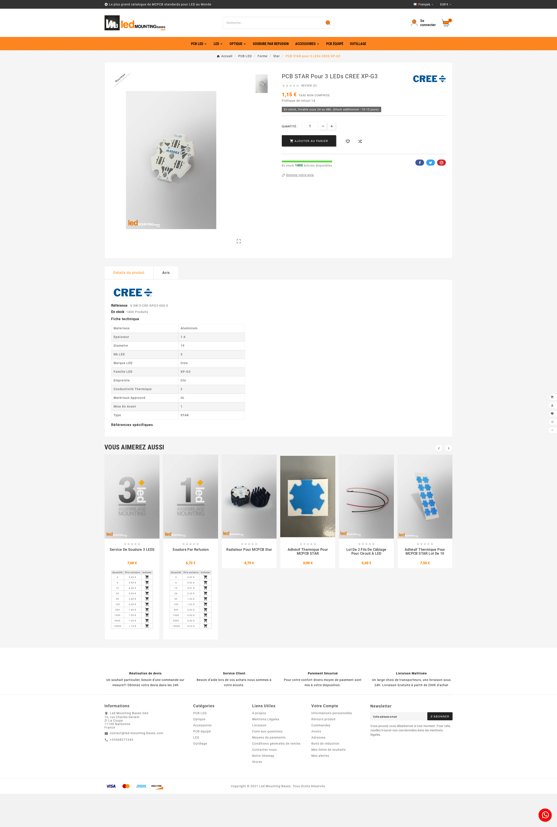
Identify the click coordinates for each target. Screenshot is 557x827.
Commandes (321, 725)
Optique (199, 719)
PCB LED (200, 713)
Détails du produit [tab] (128, 273)
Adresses (318, 737)
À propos (259, 713)
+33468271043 (121, 739)
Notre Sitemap (263, 755)
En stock (117, 312)
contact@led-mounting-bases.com (136, 733)
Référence (119, 305)
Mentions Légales (265, 719)
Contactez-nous (264, 749)
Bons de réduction (325, 743)
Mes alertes (320, 755)
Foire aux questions (267, 731)
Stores (257, 762)
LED (196, 737)
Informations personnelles (331, 713)
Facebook (419, 163)
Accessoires (202, 725)
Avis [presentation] (166, 273)
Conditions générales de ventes (276, 743)
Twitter (430, 163)
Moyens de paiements (269, 737)
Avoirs (316, 731)
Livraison (259, 725)
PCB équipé (202, 731)
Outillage (200, 743)
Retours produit (323, 719)
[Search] (328, 22)
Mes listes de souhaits (328, 749)
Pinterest (441, 163)
